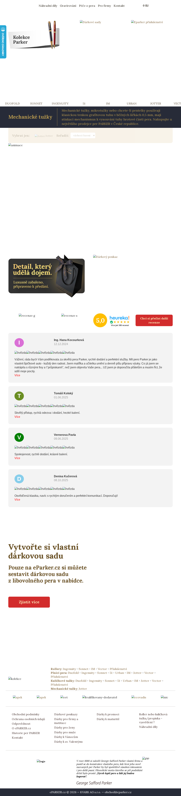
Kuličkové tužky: (63, 680)
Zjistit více (29, 602)
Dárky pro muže (65, 732)
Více (17, 375)
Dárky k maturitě (108, 719)
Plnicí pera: (59, 673)
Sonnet (83, 669)
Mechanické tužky (30, 117)
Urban (119, 673)
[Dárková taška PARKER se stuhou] (48, 275)
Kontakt (119, 5)
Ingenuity (69, 669)
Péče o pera (87, 5)
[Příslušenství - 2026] (147, 21)
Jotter (49, 135)
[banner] (32, 5)
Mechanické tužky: (65, 688)
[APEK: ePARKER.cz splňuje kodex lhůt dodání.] (41, 697)
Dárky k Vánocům (66, 737)
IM (93, 669)
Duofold (73, 673)
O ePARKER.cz (21, 728)
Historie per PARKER (26, 733)
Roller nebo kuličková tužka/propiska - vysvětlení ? (153, 718)
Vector (102, 669)
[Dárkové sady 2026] (90, 21)
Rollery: (57, 669)
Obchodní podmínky (25, 714)
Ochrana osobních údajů (28, 719)
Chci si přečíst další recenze (154, 320)
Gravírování (68, 5)
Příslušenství (118, 669)
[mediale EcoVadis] (139, 697)
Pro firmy (104, 5)
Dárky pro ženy (64, 727)
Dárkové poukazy (65, 714)
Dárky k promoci (108, 714)
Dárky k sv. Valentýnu (68, 741)
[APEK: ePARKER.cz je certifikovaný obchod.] (17, 697)
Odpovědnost (21, 723)
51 (111, 673)
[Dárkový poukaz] (105, 256)
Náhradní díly (48, 5)
